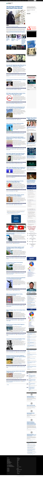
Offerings (14, 0)
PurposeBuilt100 (15, 290)
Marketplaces (10, 0)
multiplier (7, 335)
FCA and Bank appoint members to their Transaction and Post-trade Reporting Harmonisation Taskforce (31, 450)
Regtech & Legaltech (11, 204)
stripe (23, 133)
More (25, 0)
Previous (7, 227)
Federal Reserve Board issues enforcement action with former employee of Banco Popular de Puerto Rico (31, 397)
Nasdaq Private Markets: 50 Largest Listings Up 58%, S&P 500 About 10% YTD (17, 47)
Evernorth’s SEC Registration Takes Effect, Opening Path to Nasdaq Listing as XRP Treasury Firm (16, 65)
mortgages (9, 320)
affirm (13, 177)
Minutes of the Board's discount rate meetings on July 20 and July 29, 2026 (31, 405)
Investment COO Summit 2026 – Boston (32, 239)
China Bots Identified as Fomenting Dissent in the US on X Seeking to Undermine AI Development (15, 107)
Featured (7, 0)
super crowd (19, 290)
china (20, 119)
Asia (9, 119)
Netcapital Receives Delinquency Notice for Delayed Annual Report (16, 80)
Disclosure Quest (8, 460)
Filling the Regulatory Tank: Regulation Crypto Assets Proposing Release (31, 354)
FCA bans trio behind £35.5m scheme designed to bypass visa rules (31, 447)
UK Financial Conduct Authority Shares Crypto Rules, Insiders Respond (7, 47)
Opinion (24, 31)
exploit (18, 163)
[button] (11, 228)
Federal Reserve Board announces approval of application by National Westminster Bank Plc (31, 413)
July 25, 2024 (16, 213)
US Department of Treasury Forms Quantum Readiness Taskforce (14, 263)
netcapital (20, 89)
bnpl (14, 177)
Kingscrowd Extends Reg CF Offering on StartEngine (20, 61)
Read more (28, 359)
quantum (7, 149)
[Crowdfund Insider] (10, 4)
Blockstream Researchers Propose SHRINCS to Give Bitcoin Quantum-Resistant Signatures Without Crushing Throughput (16, 356)
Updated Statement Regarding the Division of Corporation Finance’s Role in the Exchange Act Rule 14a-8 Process (31, 367)
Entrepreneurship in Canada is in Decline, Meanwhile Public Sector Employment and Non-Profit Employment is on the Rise (12, 47)
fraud (19, 103)
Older (7, 384)
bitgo (9, 306)
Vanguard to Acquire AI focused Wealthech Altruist (15, 339)
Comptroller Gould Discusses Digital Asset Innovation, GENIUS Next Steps (31, 342)
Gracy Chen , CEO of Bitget (15, 26)
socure (21, 204)
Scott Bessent (22, 273)
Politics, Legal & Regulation (12, 103)
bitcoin (19, 366)
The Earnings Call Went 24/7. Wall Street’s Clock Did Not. (14, 7)
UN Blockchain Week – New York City (33, 233)
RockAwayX (7, 258)
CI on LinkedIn (8, 469)
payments (20, 133)
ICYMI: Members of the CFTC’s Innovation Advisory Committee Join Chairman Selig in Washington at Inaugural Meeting (32, 376)
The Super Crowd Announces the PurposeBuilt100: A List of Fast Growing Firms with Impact (15, 278)
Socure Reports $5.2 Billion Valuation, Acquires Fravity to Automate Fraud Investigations (15, 195)
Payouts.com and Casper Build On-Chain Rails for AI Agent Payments (15, 371)
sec (22, 103)
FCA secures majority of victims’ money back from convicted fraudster (31, 452)
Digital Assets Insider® (8, 461)
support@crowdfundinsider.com (10, 465)
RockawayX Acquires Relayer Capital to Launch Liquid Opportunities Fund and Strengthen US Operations (15, 248)
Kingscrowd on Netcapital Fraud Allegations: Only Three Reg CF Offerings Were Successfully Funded (31, 306)
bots (18, 119)
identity (20, 204)
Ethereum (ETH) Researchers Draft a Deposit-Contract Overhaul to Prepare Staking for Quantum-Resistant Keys (15, 138)
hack (19, 163)
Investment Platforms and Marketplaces (13, 89)
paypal (22, 133)
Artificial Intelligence (15, 31)
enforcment (18, 103)
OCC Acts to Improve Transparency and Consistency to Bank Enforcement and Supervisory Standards (31, 333)
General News (10, 290)
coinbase (7, 320)
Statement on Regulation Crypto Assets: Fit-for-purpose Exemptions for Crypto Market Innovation (31, 350)
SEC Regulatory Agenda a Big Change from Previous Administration (21, 47)
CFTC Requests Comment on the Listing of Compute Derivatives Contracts (32, 384)
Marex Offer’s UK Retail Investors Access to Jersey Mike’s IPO (11, 61)
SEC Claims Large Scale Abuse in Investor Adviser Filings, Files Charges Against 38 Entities (15, 94)
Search (35, 0)
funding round (23, 334)
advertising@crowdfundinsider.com (11, 466)
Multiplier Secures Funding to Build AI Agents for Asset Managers (15, 325)
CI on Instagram (8, 470)
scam (21, 103)
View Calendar (31, 247)
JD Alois (20, 81)
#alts (19, 211)
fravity (18, 204)
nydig (10, 306)
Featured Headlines (11, 31)
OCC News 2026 (30, 334)
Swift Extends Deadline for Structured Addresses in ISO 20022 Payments (15, 233)
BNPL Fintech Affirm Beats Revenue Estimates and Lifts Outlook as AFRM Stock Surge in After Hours (15, 168)
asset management (19, 334)
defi (17, 163)
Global (11, 243)
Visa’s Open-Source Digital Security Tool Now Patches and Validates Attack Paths (14, 181)
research (9, 149)
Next (25, 227)
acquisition (14, 133)
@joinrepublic (8, 212)
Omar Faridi (20, 67)
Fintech (23, 0)
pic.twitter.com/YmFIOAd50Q (17, 212)
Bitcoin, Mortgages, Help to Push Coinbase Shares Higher (15, 310)
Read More (24, 30)
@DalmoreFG (22, 211)
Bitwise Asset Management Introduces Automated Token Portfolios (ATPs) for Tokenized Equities (31, 303)
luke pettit (18, 273)
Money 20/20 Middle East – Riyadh (32, 235)
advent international (17, 133)
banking (15, 243)
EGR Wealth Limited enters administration (31, 445)
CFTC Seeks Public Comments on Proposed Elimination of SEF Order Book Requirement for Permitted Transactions (32, 380)
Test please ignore (30, 372)
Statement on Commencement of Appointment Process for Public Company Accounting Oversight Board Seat (32, 362)
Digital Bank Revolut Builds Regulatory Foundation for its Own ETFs (31, 300)
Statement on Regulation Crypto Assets (31, 358)
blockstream (21, 366)
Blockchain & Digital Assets (18, 0)
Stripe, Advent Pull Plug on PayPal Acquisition (15, 123)
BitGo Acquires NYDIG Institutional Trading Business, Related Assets (14, 294)
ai (17, 334)
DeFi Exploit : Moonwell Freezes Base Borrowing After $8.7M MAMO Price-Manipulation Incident (15, 154)
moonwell (21, 163)
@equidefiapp (11, 212)
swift (18, 243)
